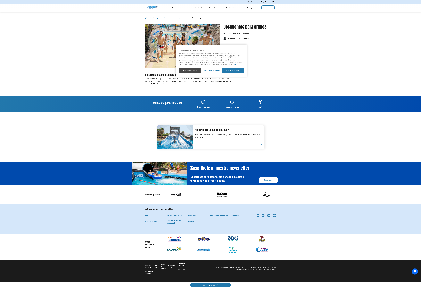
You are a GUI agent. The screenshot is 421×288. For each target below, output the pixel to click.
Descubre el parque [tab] (179, 8)
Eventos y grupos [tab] (250, 8)
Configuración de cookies (149, 272)
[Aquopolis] (203, 250)
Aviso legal (157, 266)
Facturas (191, 222)
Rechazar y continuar (190, 70)
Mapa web (192, 215)
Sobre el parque (151, 222)
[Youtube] (274, 215)
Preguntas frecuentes (219, 215)
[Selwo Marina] (262, 250)
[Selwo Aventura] (262, 239)
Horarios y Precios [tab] (232, 8)
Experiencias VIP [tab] (197, 8)
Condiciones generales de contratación (182, 266)
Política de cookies (163, 266)
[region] (211, 61)
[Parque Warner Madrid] (204, 239)
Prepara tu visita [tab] (214, 8)
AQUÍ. (234, 64)
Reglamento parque (171, 266)
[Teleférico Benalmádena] (233, 250)
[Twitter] (268, 215)
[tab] (268, 8)
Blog (262, 2)
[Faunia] (174, 248)
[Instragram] (263, 215)
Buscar (267, 2)
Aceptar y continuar (233, 70)
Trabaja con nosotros (175, 215)
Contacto (247, 2)
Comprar (266, 8)
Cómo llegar (255, 2)
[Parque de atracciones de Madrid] (174, 239)
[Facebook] (258, 215)
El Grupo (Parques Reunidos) (174, 221)
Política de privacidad (148, 266)
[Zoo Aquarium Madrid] (232, 239)
